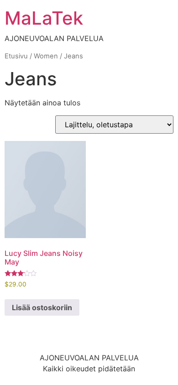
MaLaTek (44, 18)
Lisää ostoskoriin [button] (42, 307)
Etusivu (16, 56)
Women (46, 56)
